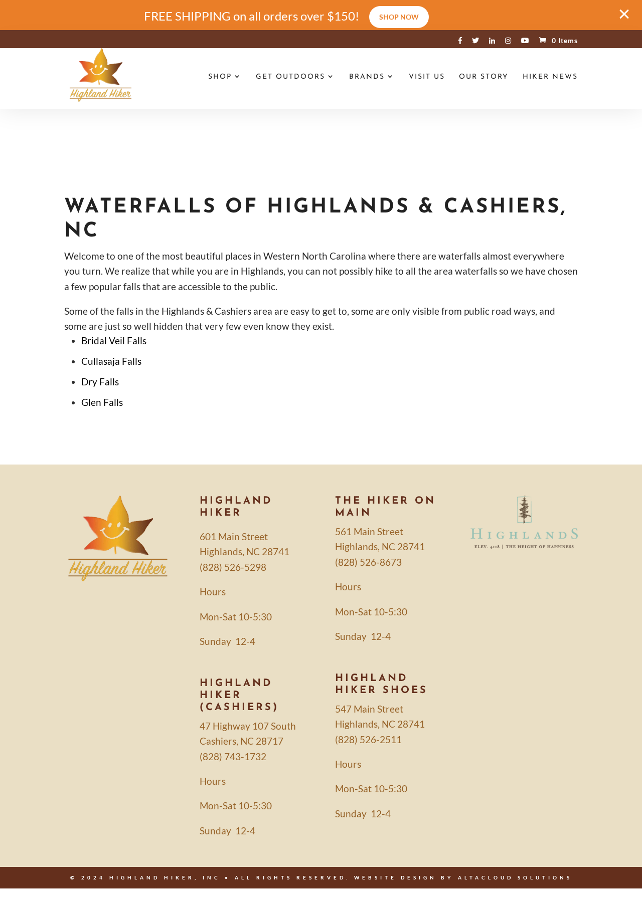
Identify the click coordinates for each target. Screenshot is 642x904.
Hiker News (550, 77)
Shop (220, 77)
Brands (367, 77)
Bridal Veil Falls (113, 340)
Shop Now (399, 17)
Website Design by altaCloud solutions (463, 877)
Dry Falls (100, 381)
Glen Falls (102, 402)
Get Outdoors (290, 77)
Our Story (484, 77)
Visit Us (427, 77)
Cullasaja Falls (111, 361)
